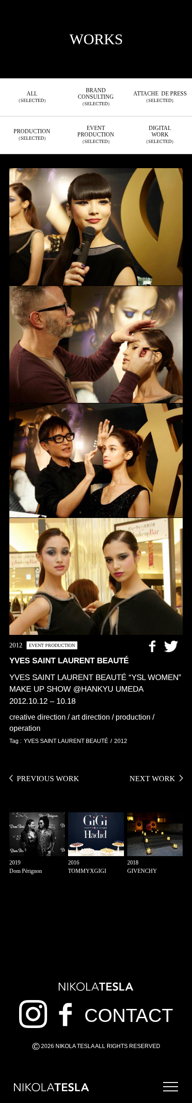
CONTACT (128, 1015)
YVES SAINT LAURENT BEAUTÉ (66, 741)
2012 (120, 741)
